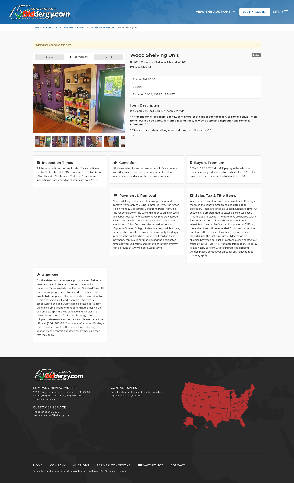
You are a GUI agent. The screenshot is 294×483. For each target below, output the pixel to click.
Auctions (47, 27)
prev (50, 57)
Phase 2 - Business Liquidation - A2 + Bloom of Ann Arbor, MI (84, 27)
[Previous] (36, 141)
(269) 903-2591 (74, 395)
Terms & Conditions (113, 465)
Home (36, 27)
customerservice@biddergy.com (51, 415)
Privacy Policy (150, 465)
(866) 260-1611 (50, 395)
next (107, 57)
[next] (122, 141)
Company (58, 465)
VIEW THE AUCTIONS (214, 12)
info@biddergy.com (44, 399)
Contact (177, 465)
